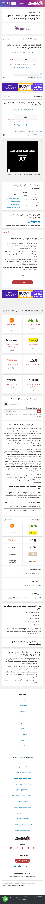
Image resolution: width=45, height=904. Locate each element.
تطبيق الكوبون (22, 855)
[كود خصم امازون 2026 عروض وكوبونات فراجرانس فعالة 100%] (12, 554)
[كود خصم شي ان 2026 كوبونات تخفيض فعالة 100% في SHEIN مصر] (33, 380)
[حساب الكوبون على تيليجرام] (10, 848)
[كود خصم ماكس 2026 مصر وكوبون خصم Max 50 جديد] (33, 554)
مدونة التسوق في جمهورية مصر (22, 784)
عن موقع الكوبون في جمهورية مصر (22, 795)
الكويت (22, 711)
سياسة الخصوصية (22, 801)
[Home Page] (35, 3)
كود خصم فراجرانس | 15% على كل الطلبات (13, 205)
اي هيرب (33, 328)
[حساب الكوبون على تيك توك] (16, 848)
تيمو (12, 330)
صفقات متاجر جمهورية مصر (22, 778)
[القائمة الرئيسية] (3, 3)
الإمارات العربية (22, 705)
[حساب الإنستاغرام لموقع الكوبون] (34, 848)
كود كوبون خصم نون (22, 818)
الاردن (22, 740)
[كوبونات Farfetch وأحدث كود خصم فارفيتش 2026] (11, 380)
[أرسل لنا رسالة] (5, 899)
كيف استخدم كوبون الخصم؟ (22, 807)
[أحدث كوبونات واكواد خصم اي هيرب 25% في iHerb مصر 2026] (33, 320)
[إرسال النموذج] (39, 411)
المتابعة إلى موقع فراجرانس (23, 67)
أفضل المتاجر (36, 519)
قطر (22, 728)
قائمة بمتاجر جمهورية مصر (23, 772)
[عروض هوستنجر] (22, 87)
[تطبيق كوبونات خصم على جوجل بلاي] (19, 867)
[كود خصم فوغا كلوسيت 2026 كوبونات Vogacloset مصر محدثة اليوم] (12, 561)
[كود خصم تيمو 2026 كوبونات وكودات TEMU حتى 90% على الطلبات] (11, 320)
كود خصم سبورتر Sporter (22, 830)
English (21, 3)
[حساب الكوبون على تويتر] (28, 848)
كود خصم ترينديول (22, 813)
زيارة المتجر (22, 282)
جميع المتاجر (32, 12)
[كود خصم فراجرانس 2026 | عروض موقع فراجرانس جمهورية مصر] (22, 156)
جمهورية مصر (22, 734)
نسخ (11, 59)
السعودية (23, 699)
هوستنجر (12, 350)
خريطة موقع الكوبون (22, 789)
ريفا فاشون (33, 368)
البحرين (23, 717)
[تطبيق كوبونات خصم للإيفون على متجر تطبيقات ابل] (15, 867)
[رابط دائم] (41, 74)
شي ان (33, 390)
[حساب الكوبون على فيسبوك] (22, 848)
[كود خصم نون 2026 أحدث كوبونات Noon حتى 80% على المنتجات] (33, 340)
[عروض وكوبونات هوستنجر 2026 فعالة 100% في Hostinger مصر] (11, 340)
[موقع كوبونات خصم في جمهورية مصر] (39, 12)
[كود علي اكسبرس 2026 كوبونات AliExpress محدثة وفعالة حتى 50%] (11, 360)
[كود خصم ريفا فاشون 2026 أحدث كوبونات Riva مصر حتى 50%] (33, 360)
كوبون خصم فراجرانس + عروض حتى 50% (13, 199)
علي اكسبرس (11, 368)
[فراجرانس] (22, 28)
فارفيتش (12, 388)
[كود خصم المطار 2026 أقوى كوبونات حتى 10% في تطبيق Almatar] (33, 561)
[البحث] (8, 3)
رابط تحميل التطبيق (22, 860)
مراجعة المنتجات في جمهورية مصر (22, 824)
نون (33, 348)
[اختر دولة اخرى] (13, 3)
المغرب (22, 746)
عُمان (22, 722)
